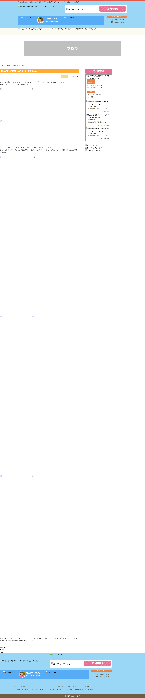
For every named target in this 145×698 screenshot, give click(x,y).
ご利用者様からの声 (80, 689)
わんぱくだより (46, 689)
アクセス (94, 686)
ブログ (7, 65)
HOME (2, 65)
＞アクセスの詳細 (104, 112)
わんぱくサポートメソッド (42, 686)
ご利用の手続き (77, 686)
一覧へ (2, 649)
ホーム (16, 686)
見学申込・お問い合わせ (32, 689)
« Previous (3, 647)
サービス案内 (66, 686)
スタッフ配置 (56, 686)
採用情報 (20, 689)
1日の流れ (86, 686)
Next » (2, 652)
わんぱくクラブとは (26, 686)
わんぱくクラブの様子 (65, 689)
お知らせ (90, 689)
